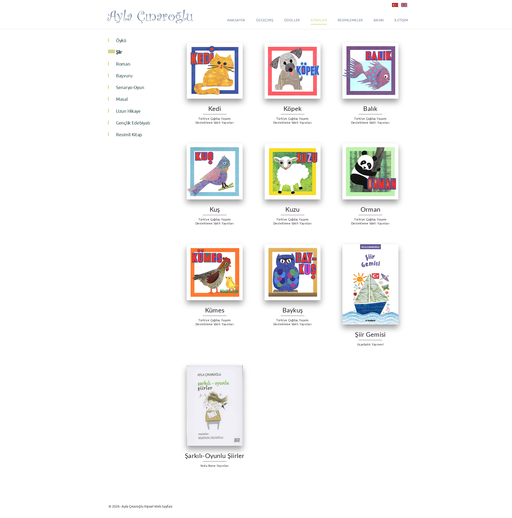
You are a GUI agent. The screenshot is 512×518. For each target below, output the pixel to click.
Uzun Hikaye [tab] (128, 111)
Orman (371, 210)
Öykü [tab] (121, 40)
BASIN (379, 20)
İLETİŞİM (401, 20)
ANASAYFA (236, 20)
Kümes (215, 310)
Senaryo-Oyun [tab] (130, 87)
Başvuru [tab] (124, 75)
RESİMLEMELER (350, 20)
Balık (370, 109)
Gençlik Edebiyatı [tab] (133, 123)
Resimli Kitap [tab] (129, 134)
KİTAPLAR (319, 20)
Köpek (292, 109)
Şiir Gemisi (370, 335)
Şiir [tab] (119, 51)
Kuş (215, 210)
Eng (404, 4)
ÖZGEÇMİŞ (264, 20)
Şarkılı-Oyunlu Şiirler (215, 456)
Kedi (214, 109)
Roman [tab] (123, 64)
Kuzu (292, 210)
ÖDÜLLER (292, 20)
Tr (395, 4)
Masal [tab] (122, 99)
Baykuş (292, 310)
